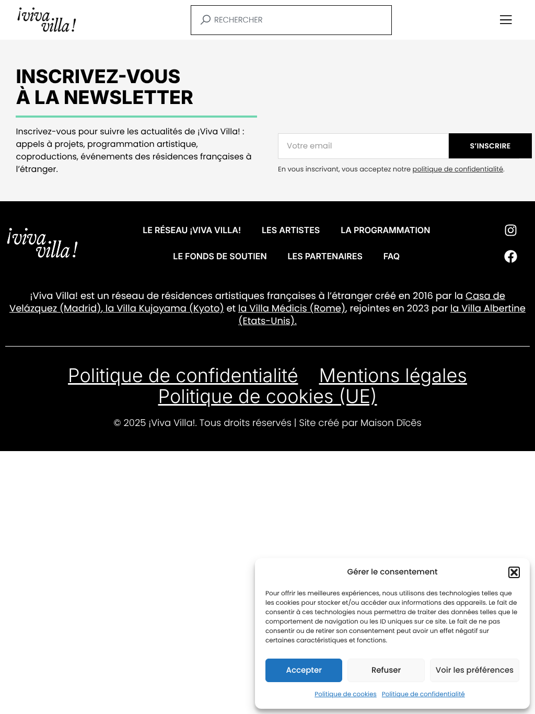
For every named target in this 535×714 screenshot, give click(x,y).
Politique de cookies (346, 694)
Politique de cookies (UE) (267, 396)
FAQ (391, 256)
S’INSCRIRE (490, 146)
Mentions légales (393, 375)
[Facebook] (510, 256)
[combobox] (291, 20)
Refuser (386, 670)
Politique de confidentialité (423, 694)
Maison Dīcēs (391, 423)
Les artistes (291, 230)
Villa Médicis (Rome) (297, 308)
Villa (126, 308)
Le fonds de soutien (219, 256)
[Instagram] (510, 230)
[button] (514, 572)
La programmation (385, 230)
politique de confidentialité (458, 169)
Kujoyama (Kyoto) (180, 308)
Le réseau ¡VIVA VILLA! (192, 230)
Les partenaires (325, 256)
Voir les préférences (475, 670)
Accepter (303, 670)
